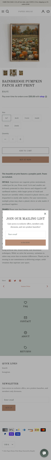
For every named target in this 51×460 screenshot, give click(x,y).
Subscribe (25, 242)
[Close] (45, 214)
